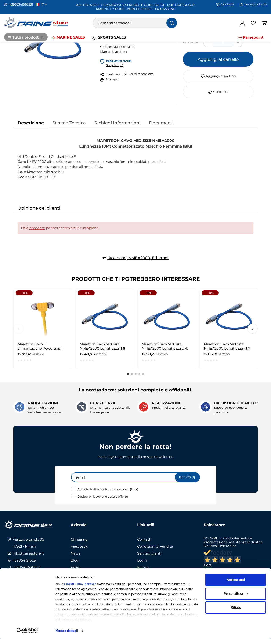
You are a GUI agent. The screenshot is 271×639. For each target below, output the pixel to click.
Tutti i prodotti (26, 37)
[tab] (30, 122)
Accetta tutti (236, 579)
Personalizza (233, 593)
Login (142, 560)
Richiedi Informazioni (117, 122)
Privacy (143, 567)
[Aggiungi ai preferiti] (61, 309)
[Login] (242, 23)
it (42, 4)
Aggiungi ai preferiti (220, 76)
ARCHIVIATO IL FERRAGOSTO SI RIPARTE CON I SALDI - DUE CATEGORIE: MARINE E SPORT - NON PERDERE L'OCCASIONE (135, 7)
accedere (37, 228)
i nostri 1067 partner (80, 584)
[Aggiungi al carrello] (61, 299)
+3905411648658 (26, 567)
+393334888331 (20, 4)
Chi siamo (79, 539)
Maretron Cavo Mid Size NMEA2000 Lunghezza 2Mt (165, 346)
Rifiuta (236, 607)
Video (75, 567)
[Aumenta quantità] (238, 42)
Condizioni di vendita (155, 546)
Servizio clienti (255, 4)
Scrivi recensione (141, 74)
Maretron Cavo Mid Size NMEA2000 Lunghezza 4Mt (227, 346)
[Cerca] (171, 23)
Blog (75, 560)
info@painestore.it (28, 553)
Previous (18, 329)
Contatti (227, 4)
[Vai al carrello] (264, 23)
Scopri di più (114, 65)
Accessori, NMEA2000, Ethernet (138, 257)
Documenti (161, 122)
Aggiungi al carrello (218, 59)
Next (252, 329)
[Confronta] (61, 319)
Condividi (112, 74)
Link (134, 489)
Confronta (220, 91)
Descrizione (31, 122)
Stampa (111, 79)
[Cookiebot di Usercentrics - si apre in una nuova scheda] (27, 631)
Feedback (79, 546)
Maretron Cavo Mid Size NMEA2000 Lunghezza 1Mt (103, 346)
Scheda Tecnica (69, 122)
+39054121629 (24, 560)
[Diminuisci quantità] (207, 42)
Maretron (119, 51)
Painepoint (252, 37)
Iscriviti (185, 477)
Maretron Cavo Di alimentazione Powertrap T (40, 346)
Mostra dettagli (66, 630)
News (75, 553)
